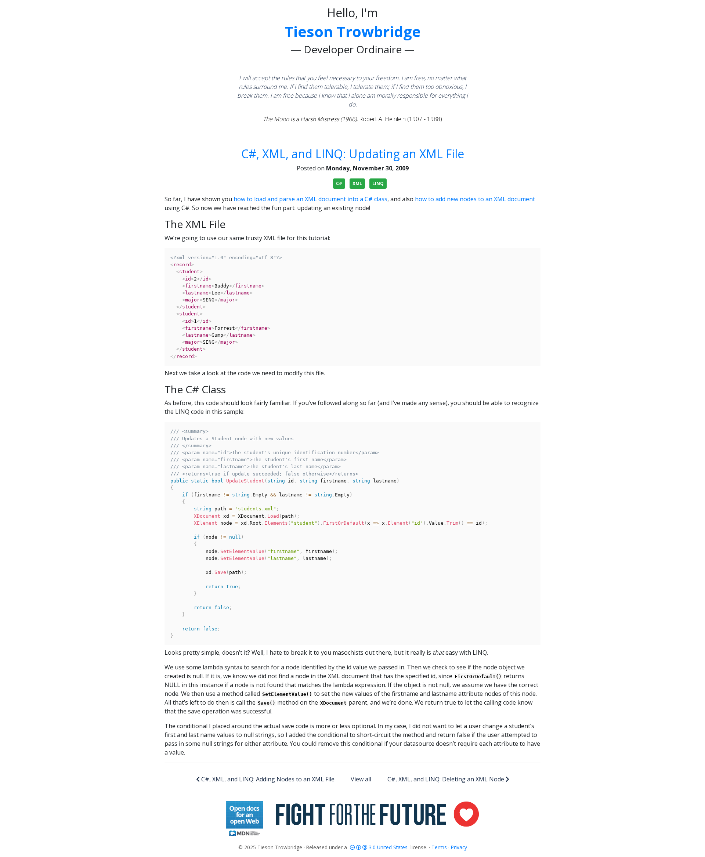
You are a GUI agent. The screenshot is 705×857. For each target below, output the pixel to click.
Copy (530, 255)
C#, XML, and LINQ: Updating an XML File (352, 154)
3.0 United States (388, 847)
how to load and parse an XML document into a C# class (310, 199)
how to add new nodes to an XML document (475, 199)
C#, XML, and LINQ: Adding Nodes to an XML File (267, 779)
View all (361, 779)
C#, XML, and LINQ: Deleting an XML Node (446, 779)
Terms (439, 847)
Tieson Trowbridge (353, 31)
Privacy (459, 847)
